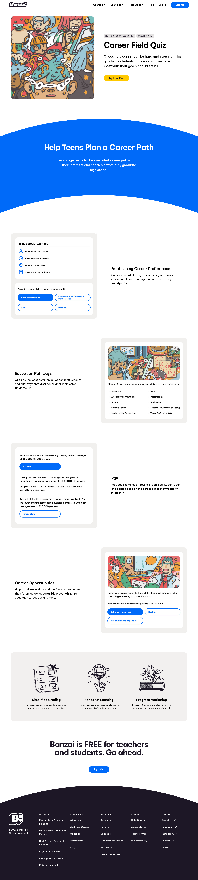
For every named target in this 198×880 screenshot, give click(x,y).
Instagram (168, 834)
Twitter (166, 840)
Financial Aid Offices (113, 840)
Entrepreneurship (49, 865)
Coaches (75, 834)
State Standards (110, 854)
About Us (167, 820)
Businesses (107, 847)
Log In (162, 5)
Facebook (167, 827)
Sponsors (106, 834)
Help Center (138, 820)
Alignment (76, 820)
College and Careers (51, 858)
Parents (105, 827)
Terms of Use (139, 834)
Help (151, 5)
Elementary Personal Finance (51, 822)
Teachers (106, 820)
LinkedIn (166, 847)
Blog (72, 847)
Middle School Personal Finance (52, 832)
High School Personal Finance (51, 843)
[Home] (18, 5)
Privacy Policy (139, 840)
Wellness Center (79, 827)
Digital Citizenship (49, 851)
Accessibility (138, 827)
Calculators (77, 840)
